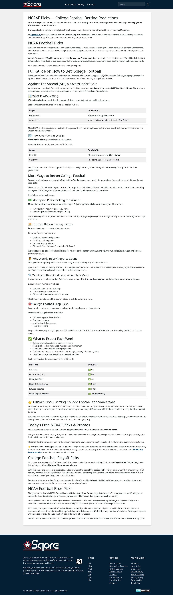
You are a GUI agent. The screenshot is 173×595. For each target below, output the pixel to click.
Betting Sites (115, 563)
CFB (89, 574)
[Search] (148, 4)
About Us (135, 563)
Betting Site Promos (118, 566)
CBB (89, 577)
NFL (89, 563)
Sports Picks (70, 4)
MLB (90, 569)
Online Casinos (116, 569)
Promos (90, 4)
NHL (90, 571)
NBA (90, 566)
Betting (81, 4)
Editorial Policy (137, 574)
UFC (89, 580)
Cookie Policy (137, 571)
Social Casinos (115, 577)
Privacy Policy (137, 577)
